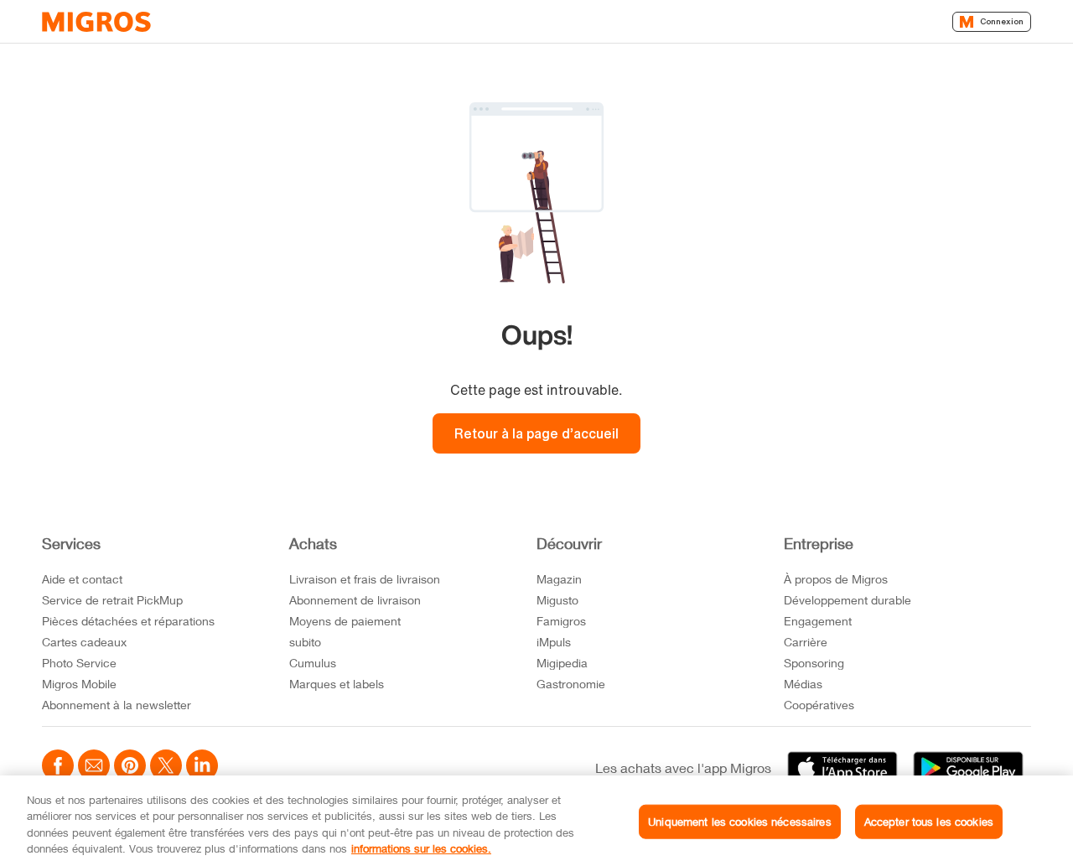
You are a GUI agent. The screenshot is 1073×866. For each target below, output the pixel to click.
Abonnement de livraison (355, 600)
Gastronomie (570, 684)
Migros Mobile (79, 684)
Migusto (557, 600)
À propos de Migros (836, 579)
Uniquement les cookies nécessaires (739, 821)
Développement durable (847, 600)
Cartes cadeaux (84, 642)
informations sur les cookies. (421, 848)
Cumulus (312, 663)
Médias (803, 684)
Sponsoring (814, 663)
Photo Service (79, 663)
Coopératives (819, 704)
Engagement (818, 621)
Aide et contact (82, 579)
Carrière (805, 642)
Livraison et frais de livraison (364, 579)
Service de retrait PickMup (112, 600)
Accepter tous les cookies (928, 821)
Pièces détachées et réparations (128, 621)
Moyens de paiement (345, 621)
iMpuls (553, 642)
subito (305, 642)
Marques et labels (336, 684)
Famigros (561, 621)
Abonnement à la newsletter (116, 704)
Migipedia (562, 663)
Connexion (1002, 21)
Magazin (559, 579)
